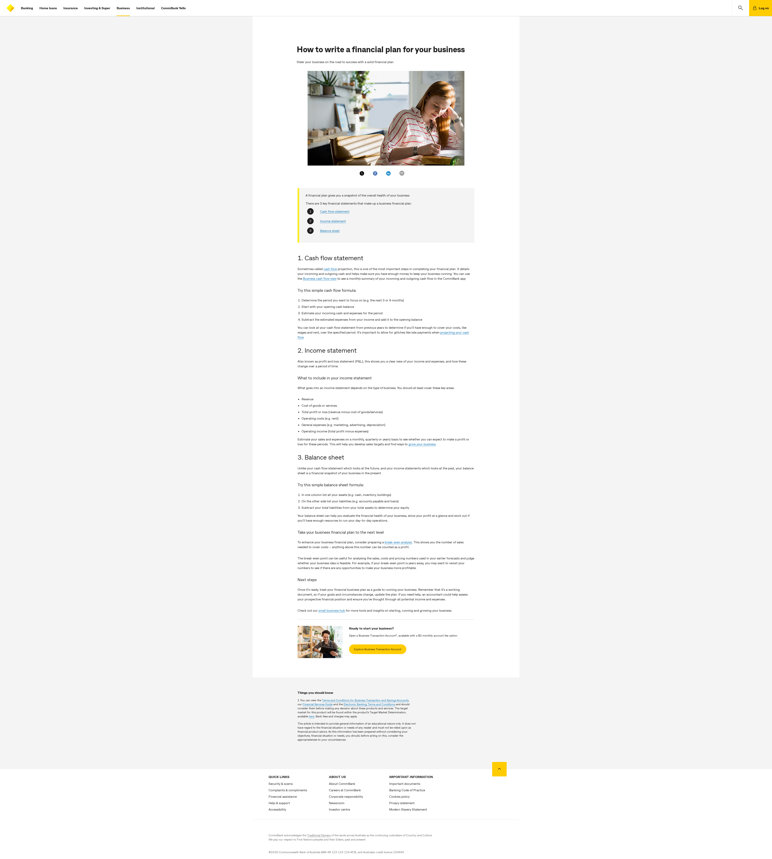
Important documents (404, 783)
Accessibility (277, 809)
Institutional (145, 8)
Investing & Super (97, 8)
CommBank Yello (173, 8)
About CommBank (342, 783)
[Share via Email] (401, 173)
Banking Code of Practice (407, 790)
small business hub (331, 610)
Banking (27, 8)
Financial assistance (283, 796)
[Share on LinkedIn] (388, 173)
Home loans (48, 8)
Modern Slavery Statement (408, 809)
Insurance (70, 8)
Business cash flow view (320, 278)
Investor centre (339, 809)
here (311, 716)
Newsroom (336, 803)
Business (123, 8)
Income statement (333, 221)
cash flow (330, 269)
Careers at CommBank (345, 790)
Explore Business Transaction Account (377, 649)
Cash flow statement (334, 211)
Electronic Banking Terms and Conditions (369, 704)
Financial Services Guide (318, 704)
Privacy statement (402, 803)
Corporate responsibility (346, 796)
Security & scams (281, 783)
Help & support (279, 803)
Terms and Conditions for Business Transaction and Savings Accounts (365, 700)
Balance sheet (330, 230)
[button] (740, 8)
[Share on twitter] (362, 173)
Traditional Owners (319, 835)
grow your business (422, 444)
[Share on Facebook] (375, 173)
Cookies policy (399, 796)
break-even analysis (398, 542)
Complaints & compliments (288, 790)
